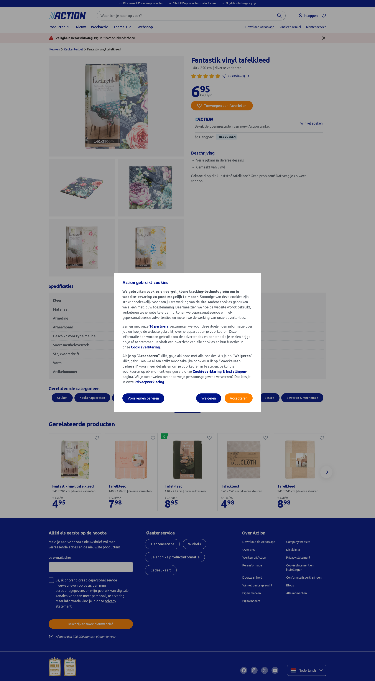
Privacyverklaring (149, 382)
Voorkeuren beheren (143, 398)
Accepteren (238, 398)
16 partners (159, 326)
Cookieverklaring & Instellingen (219, 371)
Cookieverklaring (145, 347)
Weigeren (208, 398)
